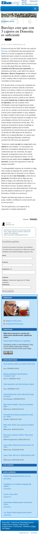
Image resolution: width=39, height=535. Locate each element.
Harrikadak (7, 21)
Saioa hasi (33, 1)
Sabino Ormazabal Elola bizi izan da (17, 477)
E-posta (5, 262)
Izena (4, 255)
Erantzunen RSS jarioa (14, 324)
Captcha (5, 277)
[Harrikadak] (17, 308)
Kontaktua (34, 533)
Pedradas (33, 219)
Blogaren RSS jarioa (13, 321)
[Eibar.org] (10, 3)
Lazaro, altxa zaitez (11, 495)
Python (7, 528)
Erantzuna (6, 269)
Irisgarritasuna (23, 533)
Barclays (4, 51)
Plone (33, 526)
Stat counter (8, 465)
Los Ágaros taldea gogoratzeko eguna (18, 513)
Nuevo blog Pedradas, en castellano (17, 341)
